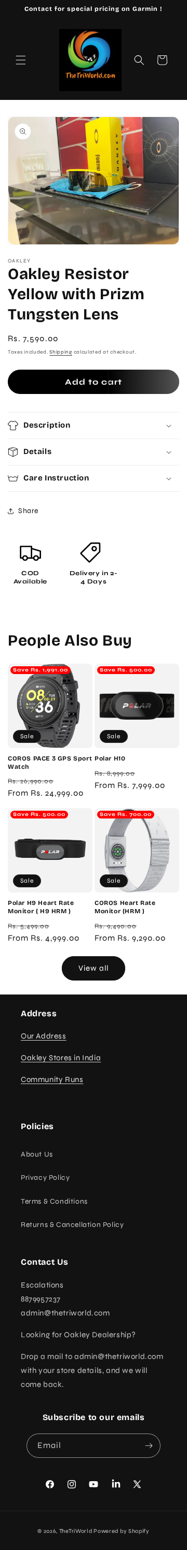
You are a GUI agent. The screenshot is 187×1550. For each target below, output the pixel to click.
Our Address (43, 1036)
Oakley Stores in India (61, 1057)
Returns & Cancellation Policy (72, 1224)
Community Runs (52, 1079)
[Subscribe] (148, 1446)
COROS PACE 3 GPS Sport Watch (50, 762)
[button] (20, 60)
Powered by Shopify (122, 1531)
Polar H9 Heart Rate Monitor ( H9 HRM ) (41, 907)
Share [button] (28, 510)
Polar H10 (110, 758)
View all (93, 968)
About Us (37, 1154)
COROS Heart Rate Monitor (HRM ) (125, 907)
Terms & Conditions (54, 1201)
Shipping (60, 352)
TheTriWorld (75, 1531)
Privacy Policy (45, 1177)
